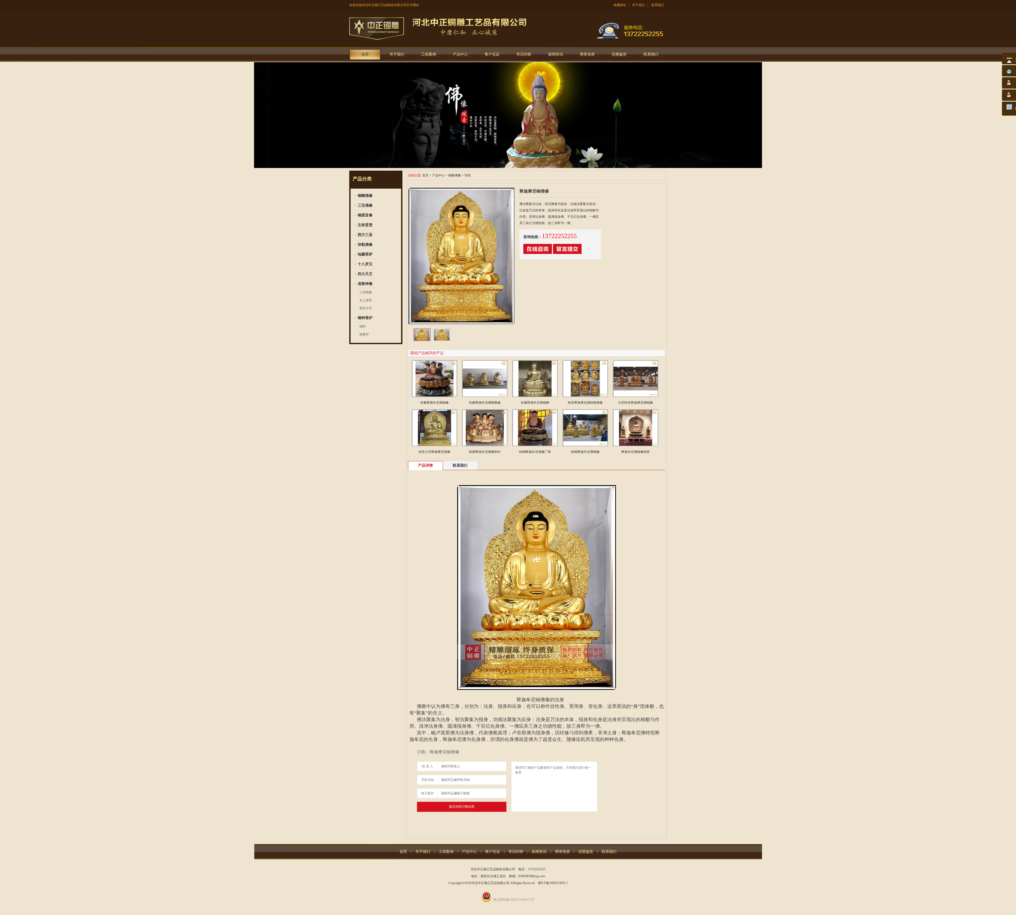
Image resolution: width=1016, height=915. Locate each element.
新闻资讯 (555, 54)
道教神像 (365, 284)
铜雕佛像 (365, 196)
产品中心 (460, 54)
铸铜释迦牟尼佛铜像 (585, 452)
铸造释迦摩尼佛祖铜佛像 (585, 402)
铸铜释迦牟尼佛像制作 (485, 452)
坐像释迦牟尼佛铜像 (434, 402)
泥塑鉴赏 (619, 54)
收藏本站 (620, 5)
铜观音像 (365, 215)
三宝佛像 (365, 205)
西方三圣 (365, 235)
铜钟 (362, 326)
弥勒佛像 (365, 245)
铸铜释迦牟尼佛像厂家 (535, 452)
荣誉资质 (587, 54)
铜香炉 (364, 334)
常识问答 (523, 54)
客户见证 (492, 54)
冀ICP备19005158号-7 (553, 883)
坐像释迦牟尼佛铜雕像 (485, 402)
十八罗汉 (365, 264)
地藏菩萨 (365, 254)
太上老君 (365, 300)
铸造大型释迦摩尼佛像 (434, 452)
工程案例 (428, 54)
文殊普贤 (365, 225)
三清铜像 (365, 292)
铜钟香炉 (365, 318)
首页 (365, 54)
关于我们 (638, 5)
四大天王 (365, 274)
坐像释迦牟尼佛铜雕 (535, 402)
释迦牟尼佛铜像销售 (635, 452)
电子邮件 (427, 793)
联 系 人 (427, 766)
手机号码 (427, 780)
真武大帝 (365, 308)
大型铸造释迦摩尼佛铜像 (635, 402)
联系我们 (657, 5)
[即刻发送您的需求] (537, 253)
